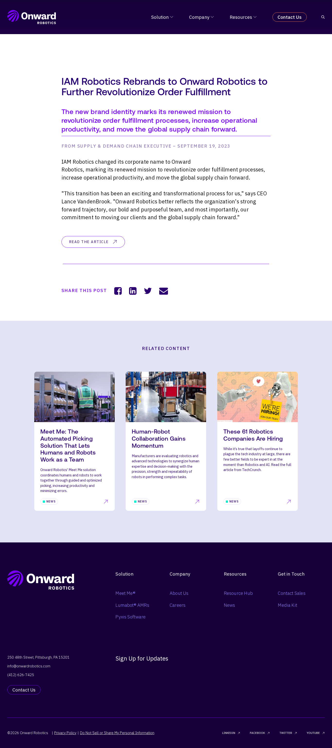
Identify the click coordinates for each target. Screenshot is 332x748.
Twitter (286, 733)
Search (248, 380)
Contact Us (290, 17)
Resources (241, 17)
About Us (179, 593)
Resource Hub (238, 593)
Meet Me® (125, 593)
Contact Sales (291, 593)
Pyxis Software (130, 617)
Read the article (89, 241)
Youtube (313, 733)
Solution (160, 17)
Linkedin (228, 733)
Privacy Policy (65, 732)
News (229, 605)
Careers (177, 605)
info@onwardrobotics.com (28, 666)
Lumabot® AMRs (132, 605)
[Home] (31, 17)
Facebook (257, 733)
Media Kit (287, 605)
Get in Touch (291, 574)
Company (199, 17)
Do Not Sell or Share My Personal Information (117, 732)
